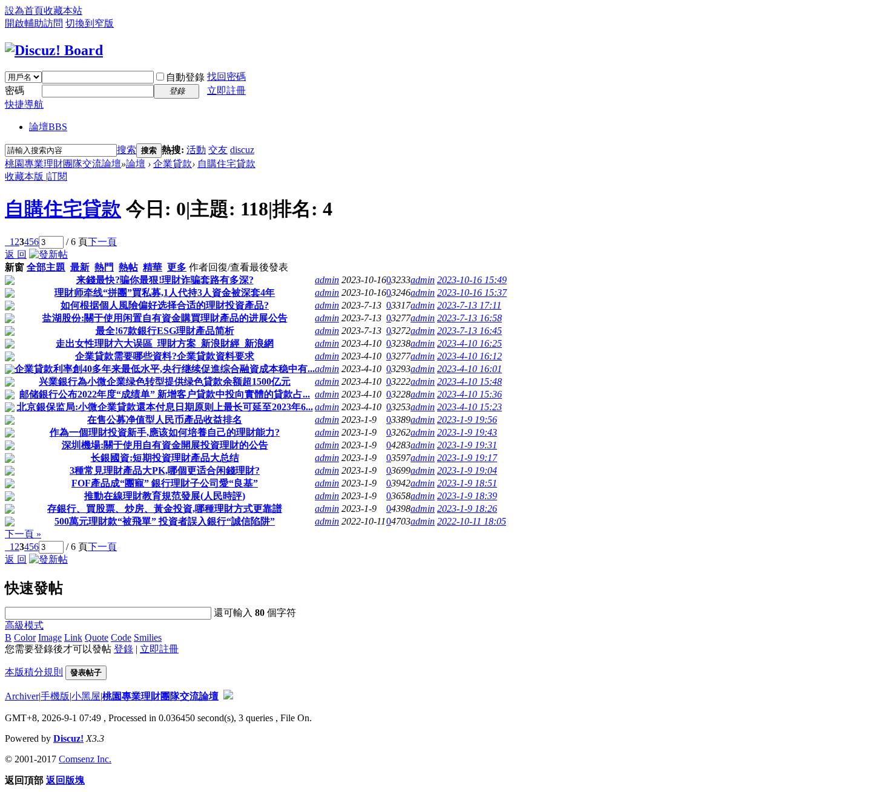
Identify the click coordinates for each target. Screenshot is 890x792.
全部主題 (46, 267)
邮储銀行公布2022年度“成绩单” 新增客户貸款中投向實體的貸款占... (164, 394)
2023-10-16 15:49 (472, 280)
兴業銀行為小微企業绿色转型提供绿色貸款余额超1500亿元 (165, 381)
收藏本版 (25, 176)
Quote (96, 637)
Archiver (22, 696)
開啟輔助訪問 (34, 23)
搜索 (126, 150)
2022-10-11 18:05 (471, 521)
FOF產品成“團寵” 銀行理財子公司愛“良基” (164, 483)
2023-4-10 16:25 (469, 343)
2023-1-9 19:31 (467, 445)
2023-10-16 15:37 (472, 292)
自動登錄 (185, 77)
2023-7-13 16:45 (469, 331)
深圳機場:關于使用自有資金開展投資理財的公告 (165, 445)
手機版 (55, 696)
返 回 (16, 254)
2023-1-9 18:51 (467, 483)
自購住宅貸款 (226, 164)
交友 (218, 150)
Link (73, 637)
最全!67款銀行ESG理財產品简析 (165, 331)
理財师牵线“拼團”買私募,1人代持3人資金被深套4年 (164, 292)
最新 (80, 267)
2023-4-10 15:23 (469, 407)
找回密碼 (226, 76)
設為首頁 (24, 10)
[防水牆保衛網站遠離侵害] (228, 696)
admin (327, 280)
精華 (152, 267)
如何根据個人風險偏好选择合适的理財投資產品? (165, 305)
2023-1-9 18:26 (467, 508)
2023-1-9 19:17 (467, 458)
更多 (176, 267)
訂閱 (57, 176)
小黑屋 (86, 696)
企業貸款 (172, 164)
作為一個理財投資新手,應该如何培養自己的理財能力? (165, 432)
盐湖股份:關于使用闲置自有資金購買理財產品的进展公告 (165, 318)
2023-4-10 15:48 (469, 381)
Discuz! (68, 738)
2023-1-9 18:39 (467, 496)
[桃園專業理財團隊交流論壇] (54, 50)
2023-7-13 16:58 (469, 318)
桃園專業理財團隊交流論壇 (63, 164)
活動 (196, 150)
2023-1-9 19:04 (467, 470)
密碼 (14, 90)
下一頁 (102, 242)
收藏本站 (63, 10)
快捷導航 (24, 104)
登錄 (123, 649)
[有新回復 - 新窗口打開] (10, 282)
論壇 (48, 127)
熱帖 (128, 267)
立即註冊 (226, 90)
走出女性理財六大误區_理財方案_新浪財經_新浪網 (165, 343)
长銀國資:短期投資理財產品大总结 (165, 458)
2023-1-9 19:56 (467, 419)
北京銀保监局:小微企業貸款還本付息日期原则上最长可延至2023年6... (165, 407)
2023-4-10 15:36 (469, 394)
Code (121, 637)
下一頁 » (23, 534)
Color (25, 637)
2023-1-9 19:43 (467, 432)
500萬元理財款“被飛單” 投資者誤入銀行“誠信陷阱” (164, 521)
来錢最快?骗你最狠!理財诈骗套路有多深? (165, 280)
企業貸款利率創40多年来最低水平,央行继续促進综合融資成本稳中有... (165, 369)
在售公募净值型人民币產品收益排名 (164, 419)
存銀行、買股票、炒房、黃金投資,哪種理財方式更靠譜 (164, 508)
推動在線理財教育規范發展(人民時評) (164, 496)
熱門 (104, 267)
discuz (242, 150)
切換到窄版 (89, 23)
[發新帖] (48, 254)
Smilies (148, 637)
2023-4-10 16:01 (469, 369)
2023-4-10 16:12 (469, 356)
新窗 (14, 267)
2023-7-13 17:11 (469, 305)
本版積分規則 (34, 672)
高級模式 (24, 625)
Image (50, 637)
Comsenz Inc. (85, 759)
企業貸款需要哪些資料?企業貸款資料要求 (164, 356)
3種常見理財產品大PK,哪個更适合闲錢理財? (165, 470)
